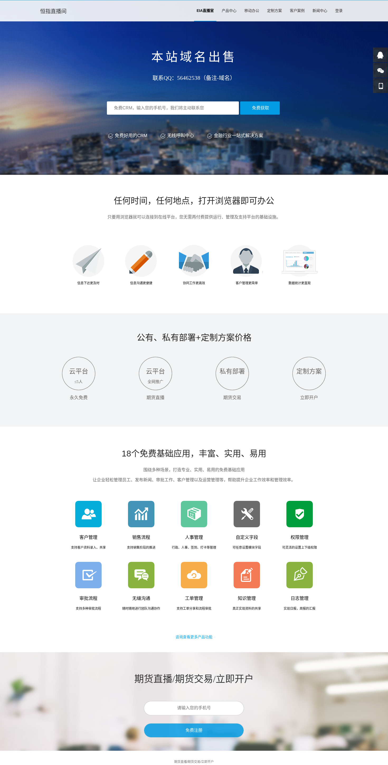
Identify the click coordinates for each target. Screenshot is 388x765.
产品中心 (229, 10)
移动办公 (251, 10)
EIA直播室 (205, 10)
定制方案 (274, 10)
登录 (339, 10)
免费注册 (194, 730)
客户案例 (297, 10)
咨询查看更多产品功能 (194, 637)
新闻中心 (320, 10)
